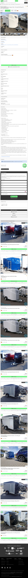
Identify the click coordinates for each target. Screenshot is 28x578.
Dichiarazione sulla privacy (14, 198)
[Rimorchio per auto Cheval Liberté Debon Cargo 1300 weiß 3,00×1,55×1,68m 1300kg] (14, 296)
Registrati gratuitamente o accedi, (8, 161)
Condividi (14, 215)
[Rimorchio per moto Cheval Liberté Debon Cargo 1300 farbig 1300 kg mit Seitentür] (14, 232)
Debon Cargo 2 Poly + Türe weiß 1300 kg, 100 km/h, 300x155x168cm (9, 44)
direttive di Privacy (14, 576)
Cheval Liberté (3, 42)
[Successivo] (26, 24)
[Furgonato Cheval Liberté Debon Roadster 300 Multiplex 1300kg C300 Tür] (14, 489)
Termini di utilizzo (18, 576)
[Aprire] (14, 253)
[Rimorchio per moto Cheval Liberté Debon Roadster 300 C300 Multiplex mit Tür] (14, 392)
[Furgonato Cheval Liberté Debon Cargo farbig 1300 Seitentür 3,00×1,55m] (14, 360)
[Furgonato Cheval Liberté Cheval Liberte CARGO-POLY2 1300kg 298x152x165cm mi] (14, 264)
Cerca (26, 2)
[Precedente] (1, 24)
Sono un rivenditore (5, 193)
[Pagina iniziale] (0, 4)
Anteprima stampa (14, 211)
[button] (27, 1)
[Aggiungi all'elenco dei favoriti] (26, 6)
